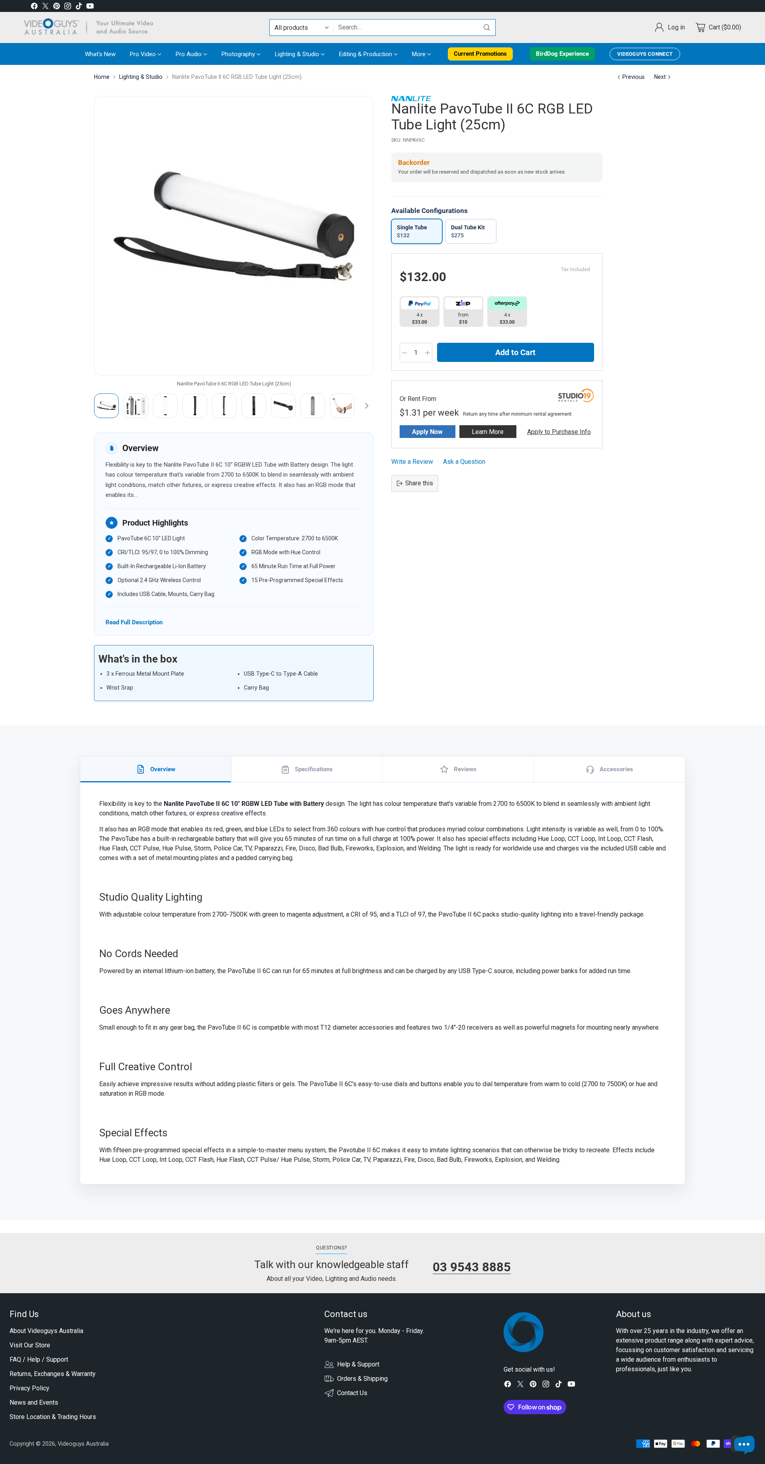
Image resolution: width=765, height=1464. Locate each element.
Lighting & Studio (141, 77)
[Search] (487, 27)
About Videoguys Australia (46, 1331)
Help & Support (358, 1364)
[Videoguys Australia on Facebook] (34, 7)
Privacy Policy (29, 1388)
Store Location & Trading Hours (53, 1417)
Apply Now (427, 432)
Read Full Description (134, 622)
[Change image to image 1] (106, 405)
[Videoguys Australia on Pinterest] (57, 7)
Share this (419, 483)
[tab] (155, 769)
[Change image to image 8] (312, 405)
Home (102, 77)
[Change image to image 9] (342, 405)
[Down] (366, 405)
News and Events (34, 1402)
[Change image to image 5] (224, 405)
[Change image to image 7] (283, 405)
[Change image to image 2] (136, 405)
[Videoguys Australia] (91, 27)
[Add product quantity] (427, 352)
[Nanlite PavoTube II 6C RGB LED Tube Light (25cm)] (234, 235)
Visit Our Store (30, 1345)
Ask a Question (464, 461)
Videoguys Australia (83, 1444)
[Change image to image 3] (165, 405)
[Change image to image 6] (253, 405)
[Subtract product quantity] (404, 352)
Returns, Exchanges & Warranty (53, 1374)
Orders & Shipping (362, 1378)
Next (660, 77)
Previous (633, 77)
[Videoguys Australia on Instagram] (68, 7)
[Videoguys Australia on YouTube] (90, 7)
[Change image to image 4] (194, 405)
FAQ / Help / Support (39, 1359)
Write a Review (412, 461)
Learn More (488, 432)
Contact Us (352, 1393)
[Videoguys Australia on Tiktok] (79, 7)
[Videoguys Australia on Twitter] (45, 7)
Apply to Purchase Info (559, 432)
